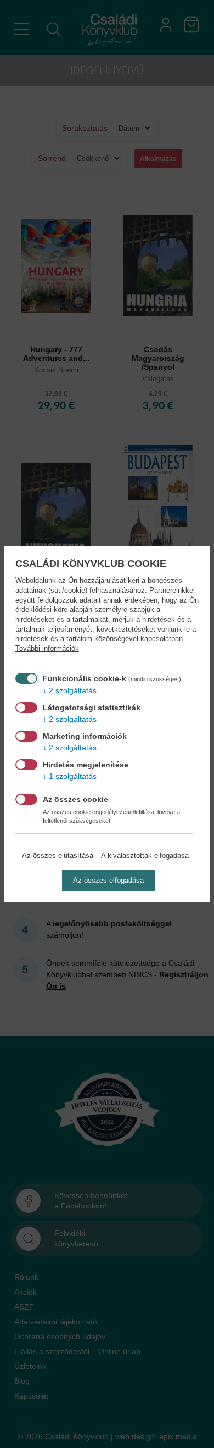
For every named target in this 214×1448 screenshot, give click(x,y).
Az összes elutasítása (57, 855)
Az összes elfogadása (108, 880)
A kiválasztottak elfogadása (145, 855)
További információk (47, 649)
